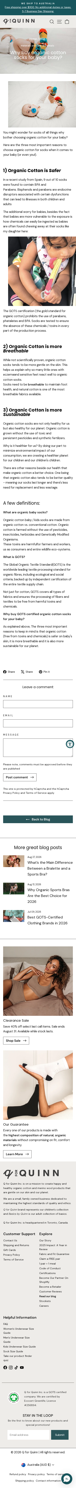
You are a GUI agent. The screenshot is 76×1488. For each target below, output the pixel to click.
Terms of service (56, 1474)
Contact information (48, 1480)
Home (33, 39)
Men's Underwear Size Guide (16, 1339)
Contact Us (10, 1240)
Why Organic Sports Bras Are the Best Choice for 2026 (48, 895)
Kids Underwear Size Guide (19, 1346)
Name (8, 696)
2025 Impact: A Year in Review (53, 1247)
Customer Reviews (50, 1291)
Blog (42, 39)
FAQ (5, 1324)
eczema (8, 374)
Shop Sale (13, 1041)
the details (48, 45)
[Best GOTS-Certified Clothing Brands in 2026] (13, 916)
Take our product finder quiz (17, 1358)
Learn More (15, 1154)
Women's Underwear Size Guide (18, 1330)
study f (23, 180)
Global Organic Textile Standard (30, 565)
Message (11, 734)
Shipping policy (24, 1480)
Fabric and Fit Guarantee (54, 1254)
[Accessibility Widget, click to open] (70, 744)
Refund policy (18, 1474)
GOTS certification (21, 311)
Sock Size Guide (13, 1351)
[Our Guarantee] (38, 1085)
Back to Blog (40, 819)
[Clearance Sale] (38, 981)
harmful (31, 544)
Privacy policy (36, 1474)
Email (8, 715)
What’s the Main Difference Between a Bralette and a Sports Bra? (50, 868)
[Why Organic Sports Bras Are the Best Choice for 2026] (13, 888)
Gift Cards (9, 1250)
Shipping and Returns (16, 1245)
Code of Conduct (50, 1268)
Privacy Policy (11, 793)
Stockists (45, 1301)
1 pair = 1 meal (47, 1263)
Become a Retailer (50, 1286)
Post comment (17, 777)
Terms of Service (36, 793)
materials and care (31, 45)
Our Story (45, 1240)
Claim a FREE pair (49, 1258)
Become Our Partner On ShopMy (53, 1280)
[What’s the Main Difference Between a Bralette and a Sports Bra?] (13, 861)
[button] (66, 1478)
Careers (44, 1305)
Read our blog (47, 1296)
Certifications (47, 1273)
